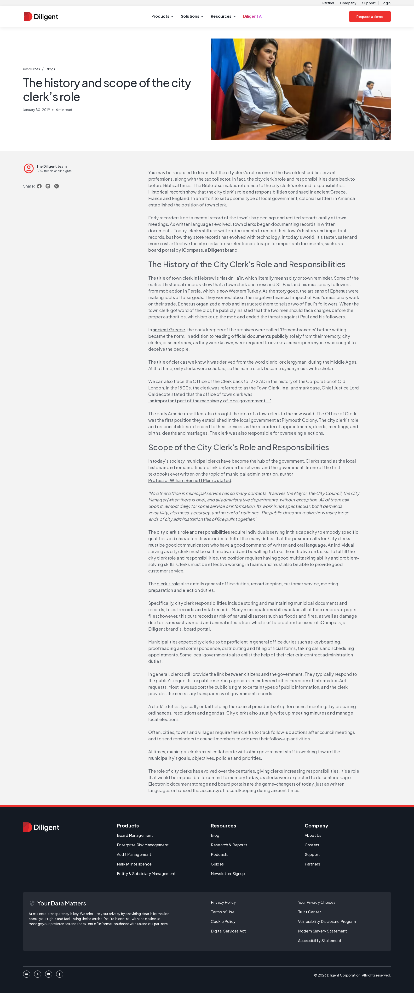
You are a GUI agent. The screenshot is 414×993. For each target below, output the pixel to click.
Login (386, 3)
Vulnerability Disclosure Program (327, 921)
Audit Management (134, 854)
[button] (162, 16)
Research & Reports (229, 844)
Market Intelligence (134, 863)
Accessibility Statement (319, 940)
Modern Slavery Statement (322, 930)
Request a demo (369, 16)
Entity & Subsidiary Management (146, 873)
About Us (313, 835)
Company (348, 3)
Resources (31, 69)
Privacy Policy (223, 902)
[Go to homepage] (41, 827)
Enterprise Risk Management (143, 844)
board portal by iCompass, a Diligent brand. (193, 250)
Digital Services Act (228, 930)
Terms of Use (223, 911)
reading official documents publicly (251, 336)
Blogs (50, 69)
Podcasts (219, 854)
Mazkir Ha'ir (231, 278)
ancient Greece (169, 329)
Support (369, 3)
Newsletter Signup (228, 873)
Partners (312, 863)
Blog (215, 835)
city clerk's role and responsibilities (193, 532)
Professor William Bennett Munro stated (189, 480)
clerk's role (168, 583)
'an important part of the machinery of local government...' (209, 400)
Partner (328, 3)
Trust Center (309, 911)
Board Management (135, 835)
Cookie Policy (223, 921)
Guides (217, 863)
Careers (312, 844)
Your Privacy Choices (316, 902)
